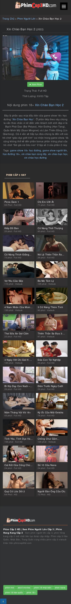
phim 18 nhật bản (42, 587)
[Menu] (64, 6)
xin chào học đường (35, 157)
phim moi (9, 587)
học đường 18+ (11, 154)
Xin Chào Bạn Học (23, 119)
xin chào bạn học (58, 154)
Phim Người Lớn (26, 18)
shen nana (60, 587)
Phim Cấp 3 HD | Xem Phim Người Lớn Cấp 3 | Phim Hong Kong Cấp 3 (35, 5)
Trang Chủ (8, 18)
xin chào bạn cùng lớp (34, 154)
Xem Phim (37, 84)
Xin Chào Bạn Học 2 (49, 105)
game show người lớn (55, 150)
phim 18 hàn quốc (14, 592)
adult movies (24, 587)
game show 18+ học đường (25, 150)
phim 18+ (31, 592)
